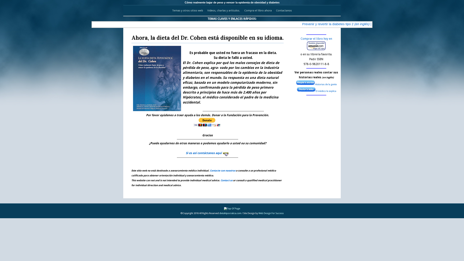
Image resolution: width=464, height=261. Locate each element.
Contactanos (284, 10)
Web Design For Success (271, 213)
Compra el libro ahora (258, 10)
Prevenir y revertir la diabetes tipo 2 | (332, 24)
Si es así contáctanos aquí (204, 153)
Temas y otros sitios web (187, 10)
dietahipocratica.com (230, 213)
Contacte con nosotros (222, 170)
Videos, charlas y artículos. (223, 10)
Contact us (227, 180)
